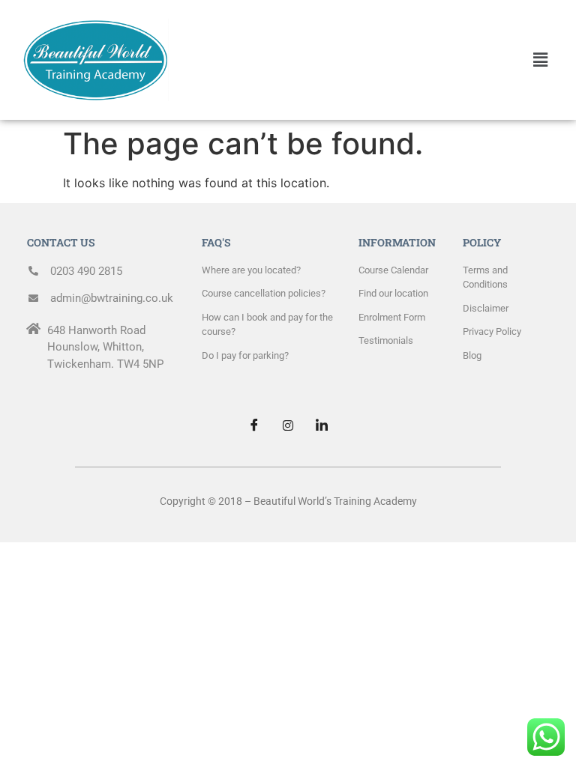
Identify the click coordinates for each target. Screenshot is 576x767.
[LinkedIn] (321, 425)
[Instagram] (288, 425)
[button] (541, 59)
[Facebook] (254, 425)
